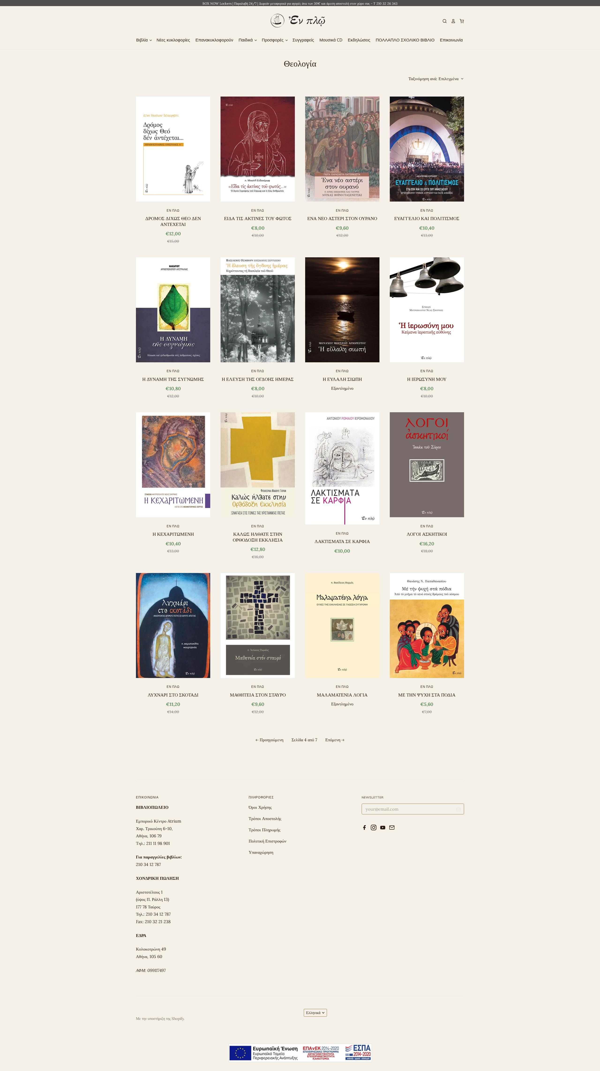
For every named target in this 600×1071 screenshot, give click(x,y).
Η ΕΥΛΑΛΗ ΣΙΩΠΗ (342, 379)
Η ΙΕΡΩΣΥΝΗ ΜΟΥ (426, 379)
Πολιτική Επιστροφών (267, 841)
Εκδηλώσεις (359, 40)
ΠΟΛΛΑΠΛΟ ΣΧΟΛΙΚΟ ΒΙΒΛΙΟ (405, 40)
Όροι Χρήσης (260, 807)
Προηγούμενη (271, 739)
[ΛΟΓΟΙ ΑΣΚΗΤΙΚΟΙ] (427, 464)
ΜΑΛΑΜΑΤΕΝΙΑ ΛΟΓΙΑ (342, 695)
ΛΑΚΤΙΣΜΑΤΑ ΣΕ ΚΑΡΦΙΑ (342, 541)
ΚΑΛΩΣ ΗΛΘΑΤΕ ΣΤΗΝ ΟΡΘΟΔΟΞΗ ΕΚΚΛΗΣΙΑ (258, 537)
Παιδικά (246, 40)
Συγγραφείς (303, 40)
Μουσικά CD (330, 40)
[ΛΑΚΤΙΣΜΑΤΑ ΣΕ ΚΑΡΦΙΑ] (342, 468)
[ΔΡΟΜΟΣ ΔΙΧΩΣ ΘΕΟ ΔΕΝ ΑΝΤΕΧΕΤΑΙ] (173, 149)
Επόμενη (332, 739)
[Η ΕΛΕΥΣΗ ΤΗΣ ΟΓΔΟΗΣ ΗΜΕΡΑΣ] (258, 309)
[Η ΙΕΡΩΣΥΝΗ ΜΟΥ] (427, 309)
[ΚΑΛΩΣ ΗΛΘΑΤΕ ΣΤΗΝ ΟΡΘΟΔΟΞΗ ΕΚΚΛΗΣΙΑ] (258, 464)
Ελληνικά (313, 1012)
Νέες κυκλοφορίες (173, 40)
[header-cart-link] (460, 21)
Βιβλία (142, 40)
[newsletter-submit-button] (458, 810)
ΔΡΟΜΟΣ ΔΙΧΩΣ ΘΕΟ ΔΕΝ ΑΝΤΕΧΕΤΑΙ (173, 221)
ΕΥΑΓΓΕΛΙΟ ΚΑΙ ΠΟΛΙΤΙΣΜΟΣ (426, 218)
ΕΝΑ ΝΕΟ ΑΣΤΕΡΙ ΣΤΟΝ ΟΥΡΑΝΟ (342, 218)
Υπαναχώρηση (261, 852)
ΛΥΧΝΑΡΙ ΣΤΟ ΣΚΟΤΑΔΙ (173, 695)
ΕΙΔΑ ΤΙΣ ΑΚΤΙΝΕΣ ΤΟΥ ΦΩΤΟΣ (258, 218)
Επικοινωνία (451, 40)
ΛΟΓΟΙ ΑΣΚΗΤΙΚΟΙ (427, 534)
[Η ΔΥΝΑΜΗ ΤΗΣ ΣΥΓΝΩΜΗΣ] (173, 309)
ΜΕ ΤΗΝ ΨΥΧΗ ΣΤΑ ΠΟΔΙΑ (426, 695)
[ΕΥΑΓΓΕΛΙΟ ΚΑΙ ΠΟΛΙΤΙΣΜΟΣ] (427, 149)
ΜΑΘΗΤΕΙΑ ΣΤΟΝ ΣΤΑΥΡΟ (258, 695)
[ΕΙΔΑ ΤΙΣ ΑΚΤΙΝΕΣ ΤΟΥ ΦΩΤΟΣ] (258, 149)
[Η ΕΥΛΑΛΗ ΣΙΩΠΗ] (342, 309)
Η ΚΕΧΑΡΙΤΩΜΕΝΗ (173, 534)
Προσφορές (273, 40)
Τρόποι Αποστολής (265, 818)
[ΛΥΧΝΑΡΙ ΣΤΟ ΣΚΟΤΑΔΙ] (173, 625)
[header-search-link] (443, 21)
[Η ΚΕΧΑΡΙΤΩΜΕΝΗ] (173, 464)
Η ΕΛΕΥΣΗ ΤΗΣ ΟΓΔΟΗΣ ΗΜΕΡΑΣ (258, 379)
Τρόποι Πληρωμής (264, 829)
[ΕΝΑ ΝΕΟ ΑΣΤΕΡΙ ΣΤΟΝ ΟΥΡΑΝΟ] (342, 149)
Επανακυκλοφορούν (214, 40)
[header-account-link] (451, 21)
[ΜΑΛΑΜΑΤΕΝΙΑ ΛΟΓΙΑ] (342, 625)
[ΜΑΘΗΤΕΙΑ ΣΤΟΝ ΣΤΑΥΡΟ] (258, 625)
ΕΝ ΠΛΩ (173, 210)
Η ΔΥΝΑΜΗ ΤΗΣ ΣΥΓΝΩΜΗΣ (173, 379)
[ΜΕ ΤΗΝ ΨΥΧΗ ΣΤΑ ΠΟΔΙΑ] (427, 625)
